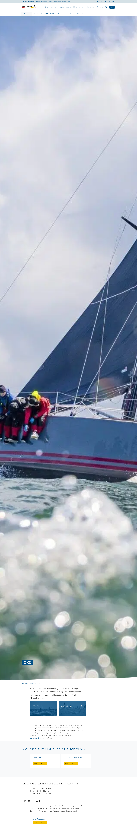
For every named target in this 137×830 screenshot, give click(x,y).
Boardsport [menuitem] (54, 7)
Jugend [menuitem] (61, 7)
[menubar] (74, 7)
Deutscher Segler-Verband (29, 1)
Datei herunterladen (39, 764)
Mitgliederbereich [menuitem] (91, 7)
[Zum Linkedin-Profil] (113, 1)
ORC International (62, 14)
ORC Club (52, 14)
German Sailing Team (41, 1)
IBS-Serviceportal (66, 1)
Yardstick (72, 14)
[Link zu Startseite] (23, 683)
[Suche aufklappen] (106, 7)
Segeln (26, 683)
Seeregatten (27, 14)
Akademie (50, 1)
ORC (46, 14)
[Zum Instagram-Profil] (109, 1)
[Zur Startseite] (32, 7)
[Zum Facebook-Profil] (105, 1)
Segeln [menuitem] (47, 7)
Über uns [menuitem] (81, 7)
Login (112, 7)
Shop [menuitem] (101, 7)
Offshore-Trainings (82, 14)
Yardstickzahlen (38, 14)
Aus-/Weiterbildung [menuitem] (71, 7)
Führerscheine (57, 1)
